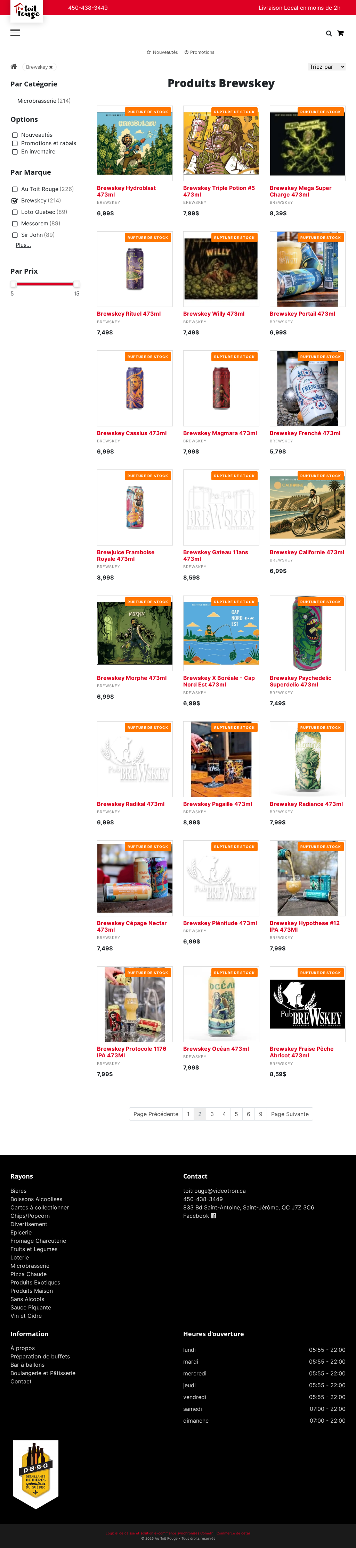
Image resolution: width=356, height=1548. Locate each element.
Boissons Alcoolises (36, 1199)
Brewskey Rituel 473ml (129, 313)
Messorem (40, 223)
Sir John (38, 234)
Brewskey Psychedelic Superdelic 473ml (300, 681)
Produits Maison (31, 1290)
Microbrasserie (44, 100)
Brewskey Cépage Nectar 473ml (132, 926)
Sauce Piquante (30, 1307)
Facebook (197, 1215)
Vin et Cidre (26, 1315)
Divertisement (28, 1224)
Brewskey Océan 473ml (216, 1048)
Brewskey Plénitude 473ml (220, 922)
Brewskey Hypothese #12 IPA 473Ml (305, 926)
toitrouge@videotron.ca (214, 1190)
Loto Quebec (44, 211)
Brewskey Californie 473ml (307, 552)
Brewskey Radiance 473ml (306, 803)
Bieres (18, 1190)
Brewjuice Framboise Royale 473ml (126, 555)
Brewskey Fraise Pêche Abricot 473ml (302, 1052)
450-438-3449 (88, 7)
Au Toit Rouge (47, 188)
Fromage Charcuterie (38, 1240)
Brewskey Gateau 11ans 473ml (215, 555)
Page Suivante (290, 1113)
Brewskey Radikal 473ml (130, 803)
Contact (21, 1381)
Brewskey (37, 67)
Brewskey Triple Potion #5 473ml (219, 191)
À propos (22, 1348)
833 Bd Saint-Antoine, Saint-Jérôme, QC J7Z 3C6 (248, 1207)
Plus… (23, 244)
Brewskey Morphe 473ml (132, 677)
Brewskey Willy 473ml (213, 313)
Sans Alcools (27, 1299)
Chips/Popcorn (30, 1215)
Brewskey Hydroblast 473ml (126, 191)
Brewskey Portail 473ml (302, 313)
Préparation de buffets (40, 1356)
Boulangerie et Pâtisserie (42, 1373)
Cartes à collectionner (39, 1207)
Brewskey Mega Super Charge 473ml (301, 191)
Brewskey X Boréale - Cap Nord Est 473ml (219, 681)
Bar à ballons (27, 1364)
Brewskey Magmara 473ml (220, 433)
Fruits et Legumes (33, 1249)
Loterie (19, 1257)
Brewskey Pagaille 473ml (217, 803)
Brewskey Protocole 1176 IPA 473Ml (132, 1052)
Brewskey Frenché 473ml (305, 433)
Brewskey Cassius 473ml (132, 433)
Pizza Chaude (28, 1274)
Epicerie (21, 1232)
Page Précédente (156, 1113)
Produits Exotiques (35, 1282)
